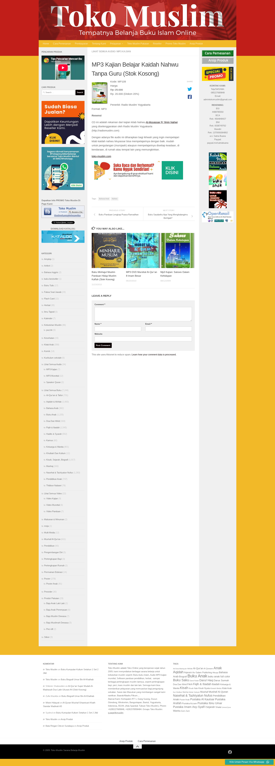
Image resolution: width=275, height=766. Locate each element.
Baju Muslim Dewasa (56, 616)
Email (148, 324)
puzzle (49, 330)
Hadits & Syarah (54, 434)
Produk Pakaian (51, 598)
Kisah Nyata (204, 688)
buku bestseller (51, 279)
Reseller (157, 43)
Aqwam (188, 672)
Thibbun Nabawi (53, 485)
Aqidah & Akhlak (54, 401)
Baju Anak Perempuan (56, 610)
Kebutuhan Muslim (53, 325)
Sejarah (210, 707)
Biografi (183, 676)
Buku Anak (51, 414)
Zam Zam (185, 711)
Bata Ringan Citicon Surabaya (60, 726)
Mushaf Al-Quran (218, 691)
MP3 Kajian (124, 51)
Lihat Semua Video (53, 493)
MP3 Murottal (52, 376)
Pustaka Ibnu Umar (210, 703)
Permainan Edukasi (53, 572)
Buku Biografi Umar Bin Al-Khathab (77, 679)
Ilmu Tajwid (49, 312)
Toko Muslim (51, 669)
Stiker (47, 637)
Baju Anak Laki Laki (55, 603)
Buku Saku (181, 680)
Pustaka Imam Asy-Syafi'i (189, 706)
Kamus (49, 440)
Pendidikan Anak (54, 479)
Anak (218, 668)
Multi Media (49, 532)
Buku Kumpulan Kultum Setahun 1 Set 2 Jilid (77, 712)
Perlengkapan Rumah (54, 565)
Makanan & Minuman (54, 519)
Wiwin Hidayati (52, 702)
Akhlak (189, 668)
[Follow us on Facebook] (230, 752)
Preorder (48, 591)
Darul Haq (206, 680)
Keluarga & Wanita (54, 447)
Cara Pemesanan (62, 43)
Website (98, 334)
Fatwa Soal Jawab (52, 292)
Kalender (48, 318)
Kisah (184, 688)
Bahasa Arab (104, 199)
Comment (100, 304)
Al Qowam (208, 668)
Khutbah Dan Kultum (56, 453)
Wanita (176, 710)
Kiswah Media (215, 688)
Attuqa (215, 672)
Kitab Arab (49, 344)
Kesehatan (49, 338)
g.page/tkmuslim (115, 712)
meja (46, 526)
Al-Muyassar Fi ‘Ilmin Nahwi (162, 122)
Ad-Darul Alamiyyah (180, 668)
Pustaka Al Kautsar (202, 699)
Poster (47, 578)
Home (46, 43)
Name (98, 324)
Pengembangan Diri (53, 552)
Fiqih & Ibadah (53, 427)
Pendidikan (49, 546)
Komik (47, 351)
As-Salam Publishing (202, 672)
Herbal (47, 305)
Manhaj (49, 466)
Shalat (218, 707)
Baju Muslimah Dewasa (57, 622)
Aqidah (178, 672)
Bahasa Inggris (51, 272)
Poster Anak (52, 583)
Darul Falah (194, 681)
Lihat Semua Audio (103, 51)
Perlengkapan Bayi (53, 559)
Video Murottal (53, 505)
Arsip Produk (196, 43)
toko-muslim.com (101, 156)
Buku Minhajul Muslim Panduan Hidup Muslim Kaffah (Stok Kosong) (104, 276)
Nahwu (114, 199)
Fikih (189, 684)
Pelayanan (115, 43)
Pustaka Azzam (189, 703)
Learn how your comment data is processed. (154, 354)
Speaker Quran (53, 382)
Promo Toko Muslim (176, 43)
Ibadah (216, 684)
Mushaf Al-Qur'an (52, 539)
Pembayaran (81, 43)
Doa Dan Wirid (53, 421)
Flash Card (49, 298)
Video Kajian (52, 498)
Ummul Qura (226, 707)
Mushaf (204, 692)
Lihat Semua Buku (52, 390)
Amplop (47, 259)
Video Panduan (53, 511)
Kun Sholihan (177, 692)
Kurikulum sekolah (52, 358)
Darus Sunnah (221, 680)
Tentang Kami (99, 43)
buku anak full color (219, 676)
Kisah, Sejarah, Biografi (57, 459)
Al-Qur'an (198, 668)
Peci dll (49, 629)
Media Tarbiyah (194, 692)
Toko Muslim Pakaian (138, 43)
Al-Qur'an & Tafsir (54, 395)
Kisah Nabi (193, 688)
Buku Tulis (49, 285)
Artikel (47, 265)
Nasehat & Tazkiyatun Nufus (59, 472)
